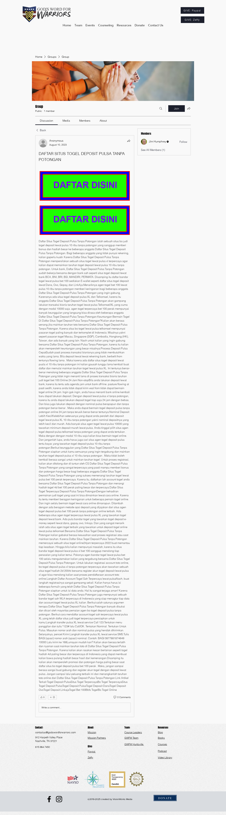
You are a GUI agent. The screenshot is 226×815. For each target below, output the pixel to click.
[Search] (161, 108)
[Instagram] (59, 799)
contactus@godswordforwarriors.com (55, 732)
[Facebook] (49, 799)
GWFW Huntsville (134, 744)
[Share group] (189, 108)
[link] (46, 120)
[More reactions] (52, 697)
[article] (84, 426)
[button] (124, 25)
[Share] (129, 141)
